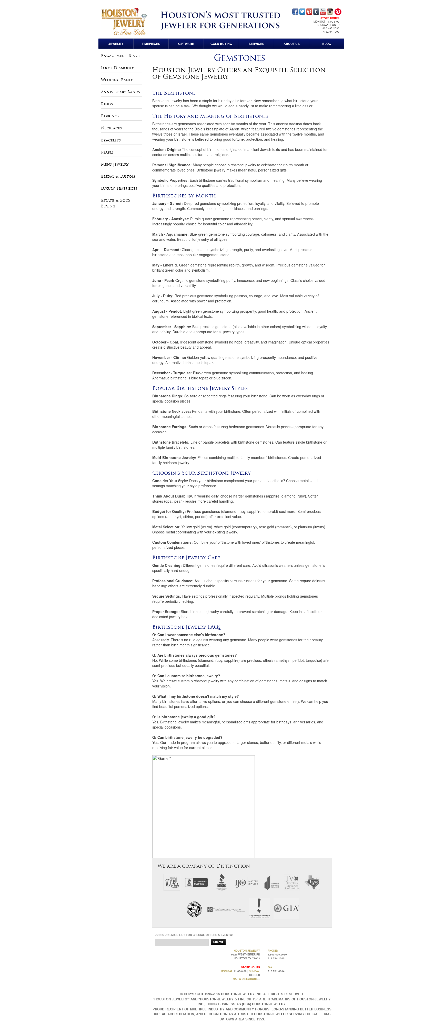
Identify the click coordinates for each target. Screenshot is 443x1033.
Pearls (107, 152)
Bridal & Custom (118, 176)
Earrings (110, 116)
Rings (107, 104)
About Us (292, 43)
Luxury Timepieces (119, 188)
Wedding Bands (117, 80)
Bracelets (111, 140)
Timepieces (151, 43)
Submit (218, 942)
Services (256, 43)
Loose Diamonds (118, 67)
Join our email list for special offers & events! (194, 935)
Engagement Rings (120, 55)
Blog (326, 43)
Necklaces (111, 128)
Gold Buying (221, 43)
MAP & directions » (246, 979)
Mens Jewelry (114, 164)
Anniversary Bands (120, 92)
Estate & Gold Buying (115, 203)
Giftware (186, 43)
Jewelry (115, 43)
